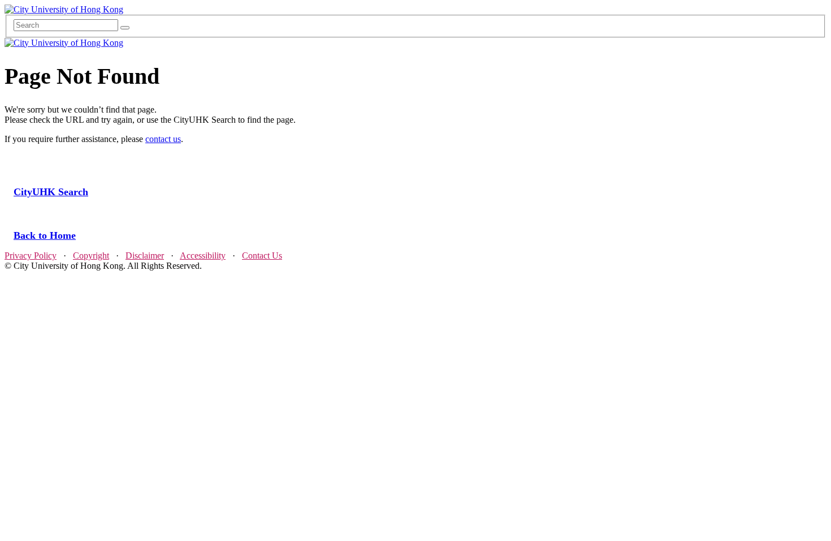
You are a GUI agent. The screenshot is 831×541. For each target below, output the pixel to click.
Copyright (91, 255)
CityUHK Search (51, 191)
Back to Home (45, 235)
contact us (163, 139)
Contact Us (262, 255)
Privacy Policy (31, 255)
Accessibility (203, 255)
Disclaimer (144, 255)
